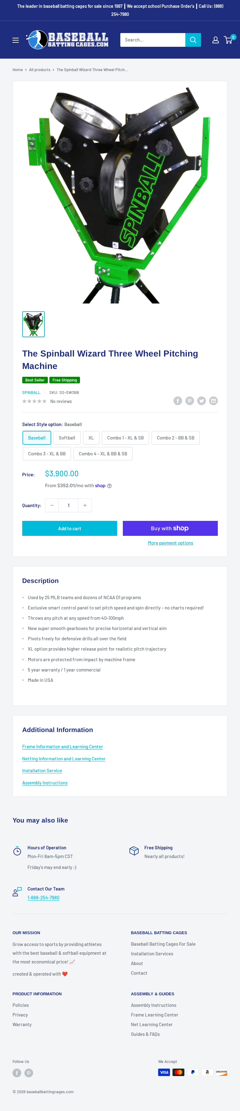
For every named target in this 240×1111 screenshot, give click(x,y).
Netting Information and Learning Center (64, 758)
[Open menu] (15, 40)
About (137, 963)
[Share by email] (213, 400)
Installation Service (42, 770)
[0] (228, 40)
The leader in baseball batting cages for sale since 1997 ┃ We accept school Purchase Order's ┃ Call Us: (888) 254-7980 (120, 10)
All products (39, 69)
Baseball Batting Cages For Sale (163, 944)
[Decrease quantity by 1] (51, 505)
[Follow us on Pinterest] (28, 1073)
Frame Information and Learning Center (62, 746)
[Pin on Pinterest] (189, 400)
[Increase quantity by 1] (85, 505)
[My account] (215, 39)
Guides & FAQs (145, 1034)
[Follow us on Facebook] (16, 1073)
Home (17, 69)
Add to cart (69, 528)
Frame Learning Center (154, 1014)
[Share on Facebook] (177, 400)
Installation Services (152, 953)
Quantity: (31, 505)
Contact (139, 973)
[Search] (193, 40)
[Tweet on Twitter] (201, 400)
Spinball (31, 392)
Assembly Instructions (45, 782)
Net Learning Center (152, 1024)
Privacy (20, 1014)
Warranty (22, 1024)
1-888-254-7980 (43, 897)
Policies (20, 1005)
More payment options (170, 543)
